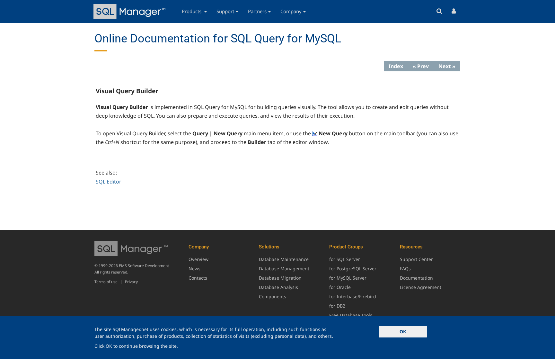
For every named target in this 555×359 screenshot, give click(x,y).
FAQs (405, 268)
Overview (198, 259)
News (194, 268)
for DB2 (337, 306)
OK (403, 331)
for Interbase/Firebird (352, 296)
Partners (257, 11)
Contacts (198, 278)
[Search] (439, 11)
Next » (446, 66)
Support (225, 11)
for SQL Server (344, 259)
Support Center (416, 259)
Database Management (284, 268)
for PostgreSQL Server (352, 268)
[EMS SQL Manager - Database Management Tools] (130, 11)
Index (396, 66)
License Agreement (420, 287)
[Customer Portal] (454, 11)
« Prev (421, 66)
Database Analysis (278, 287)
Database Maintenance (284, 259)
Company (291, 11)
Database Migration (280, 278)
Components (272, 296)
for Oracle (340, 287)
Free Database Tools (350, 315)
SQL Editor (108, 181)
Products (192, 11)
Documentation (416, 278)
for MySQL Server (347, 278)
